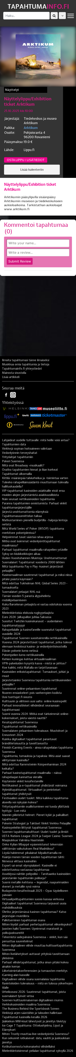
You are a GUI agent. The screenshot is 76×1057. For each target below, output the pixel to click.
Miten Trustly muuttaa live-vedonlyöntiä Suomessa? (35, 1034)
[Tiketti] (25, 415)
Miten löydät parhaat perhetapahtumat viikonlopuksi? (37, 924)
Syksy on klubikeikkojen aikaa (21, 554)
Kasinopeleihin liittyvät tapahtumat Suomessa (31, 827)
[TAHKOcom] (35, 408)
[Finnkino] (15, 425)
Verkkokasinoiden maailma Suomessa (26, 1004)
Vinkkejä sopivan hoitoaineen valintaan (27, 448)
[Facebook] (6, 394)
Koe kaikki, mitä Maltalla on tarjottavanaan (29, 667)
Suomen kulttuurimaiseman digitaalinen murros (32, 1000)
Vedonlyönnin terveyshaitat (19, 453)
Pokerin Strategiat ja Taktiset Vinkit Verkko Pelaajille (36, 823)
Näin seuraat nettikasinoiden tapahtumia (28, 499)
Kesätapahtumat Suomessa (20, 722)
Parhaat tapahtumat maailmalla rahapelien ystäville (35, 549)
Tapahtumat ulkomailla (17, 474)
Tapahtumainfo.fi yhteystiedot (22, 368)
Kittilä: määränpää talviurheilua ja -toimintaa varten (35, 478)
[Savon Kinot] (41, 425)
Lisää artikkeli (10, 377)
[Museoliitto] (55, 408)
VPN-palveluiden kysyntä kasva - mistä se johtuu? (34, 663)
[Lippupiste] (12, 415)
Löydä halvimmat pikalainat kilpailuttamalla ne (32, 853)
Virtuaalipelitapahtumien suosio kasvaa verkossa (33, 899)
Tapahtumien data (14, 444)
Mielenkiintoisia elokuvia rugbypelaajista (28, 613)
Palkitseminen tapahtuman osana (23, 920)
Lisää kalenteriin (32, 170)
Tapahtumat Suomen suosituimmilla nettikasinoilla (34, 638)
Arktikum (31, 128)
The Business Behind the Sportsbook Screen (30, 1008)
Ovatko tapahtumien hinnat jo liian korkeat (30, 469)
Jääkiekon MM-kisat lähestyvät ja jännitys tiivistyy (34, 1021)
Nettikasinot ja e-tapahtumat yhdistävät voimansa (34, 785)
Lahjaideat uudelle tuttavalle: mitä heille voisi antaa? (36, 440)
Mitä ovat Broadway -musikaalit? (23, 465)
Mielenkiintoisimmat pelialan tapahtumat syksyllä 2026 (37, 1051)
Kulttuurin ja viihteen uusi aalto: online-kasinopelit (34, 701)
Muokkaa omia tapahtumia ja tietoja (25, 364)
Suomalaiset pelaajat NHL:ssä (21, 592)
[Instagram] (13, 394)
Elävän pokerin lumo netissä (20, 651)
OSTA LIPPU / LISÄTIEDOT (25, 160)
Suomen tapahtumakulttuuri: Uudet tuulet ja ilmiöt (35, 832)
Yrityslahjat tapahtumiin (17, 457)
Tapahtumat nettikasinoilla (19, 726)
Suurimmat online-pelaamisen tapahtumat (29, 688)
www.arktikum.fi (16, 209)
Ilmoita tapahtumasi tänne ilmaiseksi (25, 360)
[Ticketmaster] (54, 415)
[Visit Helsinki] (16, 408)
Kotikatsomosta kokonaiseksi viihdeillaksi (28, 1046)
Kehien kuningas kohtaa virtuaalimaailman (29, 659)
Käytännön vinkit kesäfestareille (22, 781)
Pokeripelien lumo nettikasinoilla (23, 655)
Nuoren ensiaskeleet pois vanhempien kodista (32, 693)
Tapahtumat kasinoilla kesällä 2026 (24, 1017)
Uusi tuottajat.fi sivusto (17, 697)
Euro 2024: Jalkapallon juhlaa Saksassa (26, 617)
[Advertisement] (38, 317)
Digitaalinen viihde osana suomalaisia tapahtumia (33, 979)
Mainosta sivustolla (14, 373)
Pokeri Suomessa (13, 461)
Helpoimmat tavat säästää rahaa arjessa (27, 537)
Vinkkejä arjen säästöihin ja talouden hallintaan (32, 1013)
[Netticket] (35, 415)
